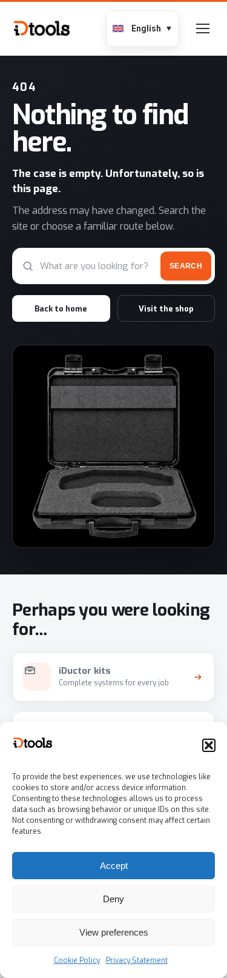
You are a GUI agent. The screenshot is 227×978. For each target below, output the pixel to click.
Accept (114, 865)
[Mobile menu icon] (203, 28)
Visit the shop (166, 309)
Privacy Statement (137, 960)
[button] (209, 745)
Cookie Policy (77, 960)
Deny (113, 899)
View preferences (113, 932)
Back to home (61, 309)
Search (185, 266)
